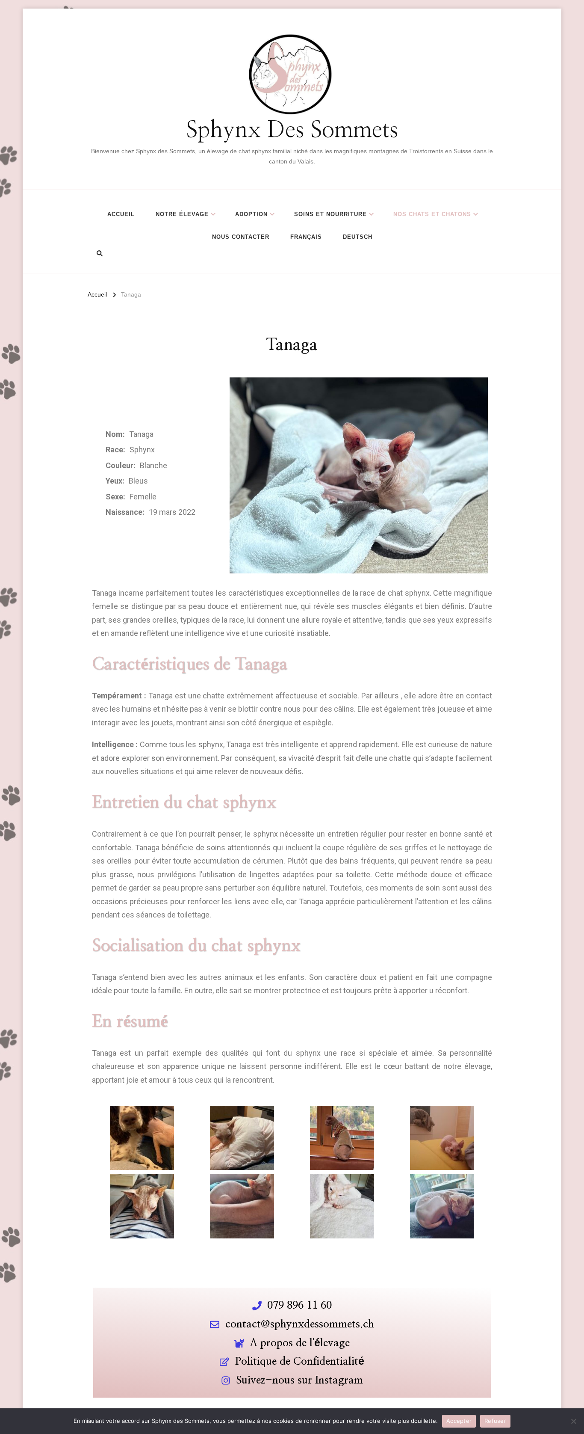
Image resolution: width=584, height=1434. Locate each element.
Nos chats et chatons (432, 214)
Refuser (495, 1420)
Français (306, 237)
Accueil (121, 214)
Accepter (459, 1420)
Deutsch (357, 237)
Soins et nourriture (330, 214)
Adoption (251, 214)
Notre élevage (182, 214)
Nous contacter (240, 237)
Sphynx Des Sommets (292, 130)
